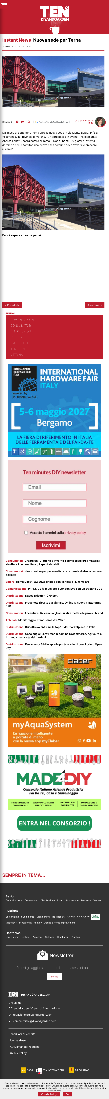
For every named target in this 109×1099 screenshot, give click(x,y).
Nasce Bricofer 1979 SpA (32, 595)
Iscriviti (54, 976)
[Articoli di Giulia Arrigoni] (100, 125)
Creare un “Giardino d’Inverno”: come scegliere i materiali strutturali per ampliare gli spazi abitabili (53, 562)
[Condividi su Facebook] (17, 122)
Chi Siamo (15, 1002)
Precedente (13, 305)
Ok (67, 1094)
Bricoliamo (82, 1070)
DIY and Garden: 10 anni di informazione (34, 1008)
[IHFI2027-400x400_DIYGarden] (54, 456)
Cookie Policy (49, 1094)
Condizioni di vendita (22, 1034)
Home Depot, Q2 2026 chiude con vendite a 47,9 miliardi (48, 581)
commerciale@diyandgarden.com (34, 1021)
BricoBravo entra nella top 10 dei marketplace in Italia (50, 627)
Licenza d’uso (17, 1040)
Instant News (17, 40)
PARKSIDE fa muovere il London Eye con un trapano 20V (54, 588)
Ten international (54, 1070)
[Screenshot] (54, 551)
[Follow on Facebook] (92, 123)
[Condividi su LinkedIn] (22, 122)
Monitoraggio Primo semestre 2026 (35, 620)
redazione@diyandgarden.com (32, 1014)
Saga (30, 1070)
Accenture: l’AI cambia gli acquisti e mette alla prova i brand (54, 613)
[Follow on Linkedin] (89, 123)
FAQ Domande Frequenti (24, 1046)
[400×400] (54, 746)
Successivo (93, 305)
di (84, 120)
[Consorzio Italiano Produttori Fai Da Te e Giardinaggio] (54, 847)
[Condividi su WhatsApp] (28, 122)
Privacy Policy (18, 1053)
